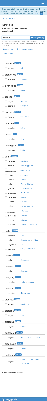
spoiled (38, 337)
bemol (23, 90)
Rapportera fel (9, 18)
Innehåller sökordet (25, 49)
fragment (24, 79)
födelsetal (33, 224)
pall (22, 68)
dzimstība (24, 201)
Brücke (36, 240)
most (22, 235)
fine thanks (24, 101)
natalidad (24, 220)
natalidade (24, 211)
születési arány (26, 193)
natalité (23, 179)
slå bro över (31, 249)
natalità (23, 197)
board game (25, 304)
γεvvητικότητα (26, 188)
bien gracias (25, 105)
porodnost (24, 161)
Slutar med (9, 53)
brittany (23, 326)
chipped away (25, 293)
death (23, 282)
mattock (23, 348)
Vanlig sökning (38, 38)
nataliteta (24, 215)
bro (22, 249)
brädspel (24, 150)
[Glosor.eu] (6, 3)
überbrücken (25, 240)
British (23, 139)
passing (31, 282)
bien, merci (25, 117)
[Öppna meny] (42, 3)
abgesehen (25, 260)
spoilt (22, 337)
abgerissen (25, 271)
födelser (23, 224)
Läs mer (37, 13)
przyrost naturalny (27, 206)
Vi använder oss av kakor (9, 399)
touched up (25, 363)
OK (42, 14)
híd (22, 244)
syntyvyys (24, 175)
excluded (24, 359)
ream (22, 315)
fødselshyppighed (27, 165)
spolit (30, 337)
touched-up (35, 359)
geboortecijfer (25, 170)
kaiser (23, 128)
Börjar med (9, 49)
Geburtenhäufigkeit (27, 184)
